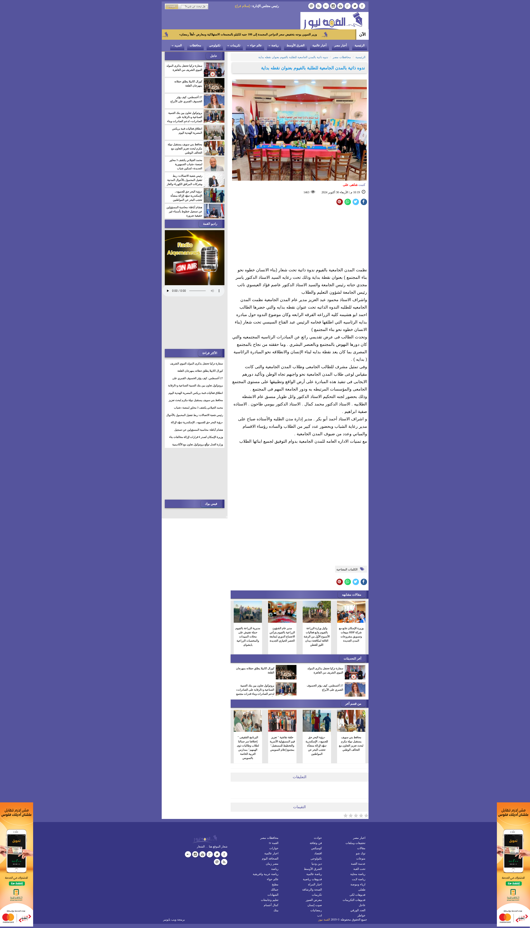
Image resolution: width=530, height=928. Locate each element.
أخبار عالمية (319, 45)
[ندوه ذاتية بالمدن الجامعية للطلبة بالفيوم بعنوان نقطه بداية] (347, 202)
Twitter (355, 6)
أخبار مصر (340, 45)
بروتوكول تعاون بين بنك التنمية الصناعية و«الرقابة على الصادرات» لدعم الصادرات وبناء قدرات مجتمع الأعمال (255, 692)
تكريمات (235, 45)
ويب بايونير (169, 919)
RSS (319, 6)
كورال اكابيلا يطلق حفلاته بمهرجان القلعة (255, 670)
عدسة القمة (358, 863)
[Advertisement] (299, 237)
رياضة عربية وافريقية (265, 874)
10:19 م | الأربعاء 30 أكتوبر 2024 (341, 192)
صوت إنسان (314, 905)
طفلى (361, 889)
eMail (311, 6)
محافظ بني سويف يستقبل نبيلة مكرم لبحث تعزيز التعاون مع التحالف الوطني (351, 743)
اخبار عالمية (271, 853)
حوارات (273, 848)
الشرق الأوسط (296, 45)
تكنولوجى (316, 858)
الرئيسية (360, 45)
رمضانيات (316, 910)
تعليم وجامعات (269, 900)
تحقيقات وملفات (355, 843)
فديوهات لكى (357, 894)
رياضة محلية (357, 874)
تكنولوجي (214, 45)
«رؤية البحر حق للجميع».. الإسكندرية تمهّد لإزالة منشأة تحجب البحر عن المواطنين (317, 745)
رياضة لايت (358, 879)
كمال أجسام (271, 905)
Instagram (333, 6)
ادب (319, 915)
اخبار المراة (315, 884)
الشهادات (272, 894)
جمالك (274, 889)
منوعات (360, 858)
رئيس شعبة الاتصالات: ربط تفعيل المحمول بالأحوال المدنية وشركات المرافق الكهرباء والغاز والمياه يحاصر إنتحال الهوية (184, 182)
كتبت (354, 184)
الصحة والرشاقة (312, 889)
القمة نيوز (324, 919)
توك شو (360, 853)
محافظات (195, 45)
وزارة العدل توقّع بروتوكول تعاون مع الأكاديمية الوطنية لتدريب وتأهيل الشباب (197, 447)
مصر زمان (272, 863)
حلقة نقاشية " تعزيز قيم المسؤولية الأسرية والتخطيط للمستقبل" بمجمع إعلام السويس (282, 743)
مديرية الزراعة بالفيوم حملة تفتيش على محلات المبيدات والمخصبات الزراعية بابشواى (247, 636)
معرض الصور (314, 900)
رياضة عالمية (314, 874)
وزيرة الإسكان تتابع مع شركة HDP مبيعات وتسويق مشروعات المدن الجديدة (351, 634)
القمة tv (273, 843)
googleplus (347, 6)
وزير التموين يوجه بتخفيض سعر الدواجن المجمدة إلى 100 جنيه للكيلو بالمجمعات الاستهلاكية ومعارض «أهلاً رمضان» (295, 34)
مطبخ (275, 884)
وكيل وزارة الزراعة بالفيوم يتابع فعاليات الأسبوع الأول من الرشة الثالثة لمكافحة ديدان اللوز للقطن (317, 636)
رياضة (275, 45)
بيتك (275, 910)
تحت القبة (359, 868)
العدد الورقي (357, 910)
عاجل (362, 905)
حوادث (318, 837)
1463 (306, 192)
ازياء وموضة (358, 884)
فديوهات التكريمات (354, 900)
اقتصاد (318, 853)
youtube (340, 6)
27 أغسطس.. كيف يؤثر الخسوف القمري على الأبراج (325, 687)
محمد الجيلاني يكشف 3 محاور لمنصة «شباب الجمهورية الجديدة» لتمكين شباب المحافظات (185, 166)
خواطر (361, 915)
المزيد (178, 45)
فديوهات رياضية (312, 879)
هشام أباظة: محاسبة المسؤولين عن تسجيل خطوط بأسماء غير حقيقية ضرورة (184, 211)
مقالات (361, 848)
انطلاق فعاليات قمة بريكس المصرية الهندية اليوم (187, 130)
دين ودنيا (317, 863)
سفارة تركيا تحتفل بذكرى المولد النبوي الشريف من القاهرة (325, 670)
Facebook (362, 6)
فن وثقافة (316, 843)
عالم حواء (256, 45)
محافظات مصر (269, 837)
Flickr (326, 6)
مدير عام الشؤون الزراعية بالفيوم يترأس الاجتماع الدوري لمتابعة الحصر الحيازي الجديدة (282, 634)
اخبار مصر (359, 837)
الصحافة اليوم (270, 858)
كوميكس (316, 848)
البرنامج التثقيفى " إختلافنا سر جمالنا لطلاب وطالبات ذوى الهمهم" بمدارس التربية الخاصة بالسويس (248, 748)
